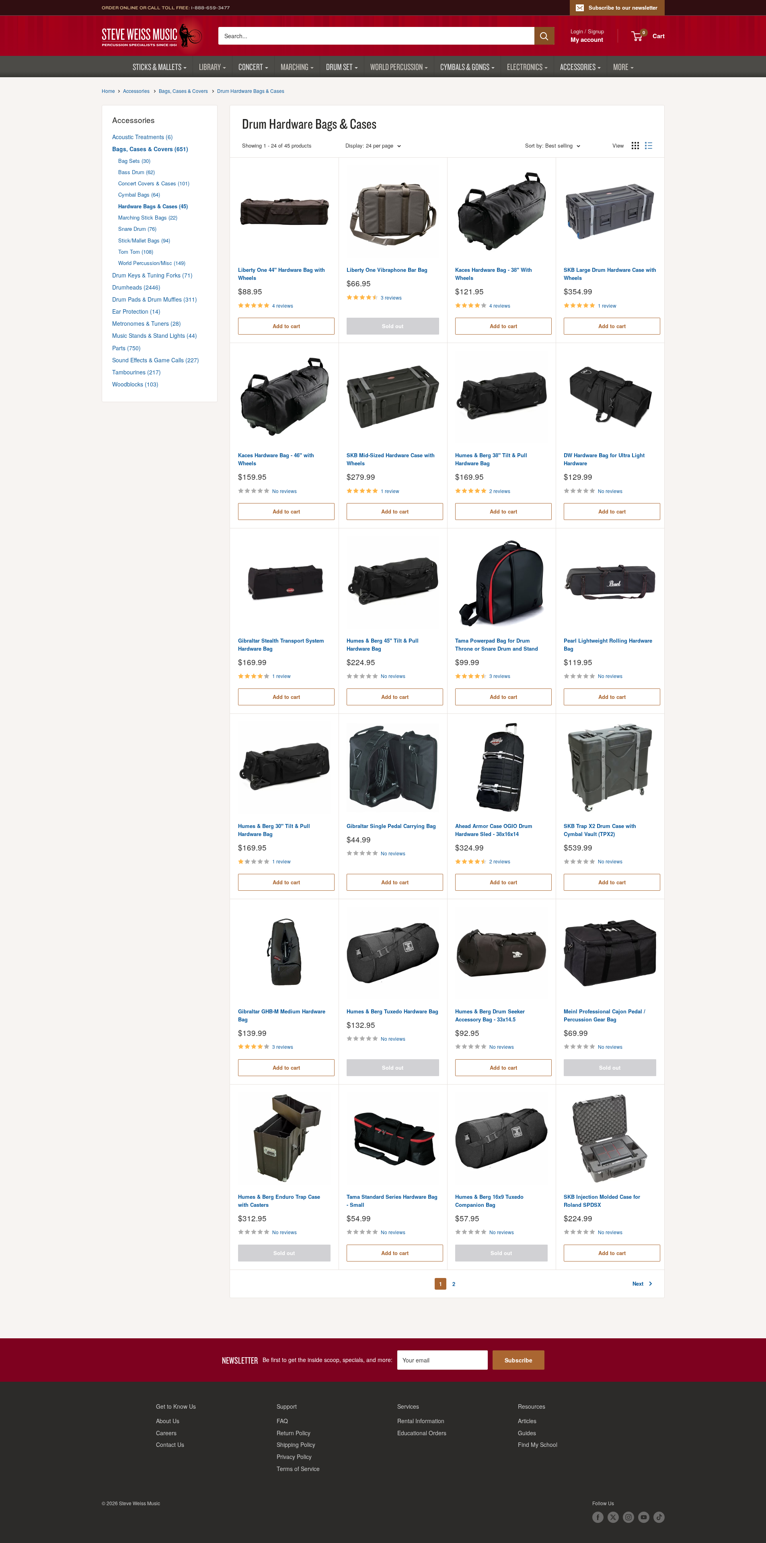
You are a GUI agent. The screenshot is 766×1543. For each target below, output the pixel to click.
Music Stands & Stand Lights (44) (154, 335)
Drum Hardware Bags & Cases (250, 90)
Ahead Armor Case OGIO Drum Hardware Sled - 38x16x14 (493, 830)
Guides (527, 1433)
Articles (527, 1421)
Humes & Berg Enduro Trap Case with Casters (279, 1200)
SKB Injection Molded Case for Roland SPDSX (602, 1200)
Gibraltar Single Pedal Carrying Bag (391, 826)
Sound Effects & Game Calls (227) (155, 360)
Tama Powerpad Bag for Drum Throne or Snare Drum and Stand (496, 644)
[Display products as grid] (635, 145)
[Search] (544, 36)
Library (210, 66)
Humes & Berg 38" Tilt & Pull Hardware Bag (491, 459)
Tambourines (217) (136, 372)
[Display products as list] (648, 145)
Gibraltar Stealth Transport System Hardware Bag (281, 644)
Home (108, 90)
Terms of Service (298, 1469)
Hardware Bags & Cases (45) (153, 206)
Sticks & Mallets (157, 66)
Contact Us (170, 1444)
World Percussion (396, 66)
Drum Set (339, 66)
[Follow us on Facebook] (598, 1517)
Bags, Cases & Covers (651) (150, 149)
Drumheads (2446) (136, 287)
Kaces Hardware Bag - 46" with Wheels (276, 459)
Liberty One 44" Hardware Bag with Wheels (281, 273)
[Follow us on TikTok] (659, 1517)
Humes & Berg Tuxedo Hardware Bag (392, 1011)
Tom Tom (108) (135, 251)
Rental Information (420, 1421)
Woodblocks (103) (135, 384)
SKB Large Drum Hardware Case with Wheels (610, 273)
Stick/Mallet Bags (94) (144, 240)
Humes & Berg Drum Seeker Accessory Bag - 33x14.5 (490, 1015)
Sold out (392, 326)
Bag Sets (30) (134, 160)
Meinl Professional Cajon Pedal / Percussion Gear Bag (604, 1015)
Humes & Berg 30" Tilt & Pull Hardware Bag (274, 830)
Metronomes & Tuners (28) (146, 323)
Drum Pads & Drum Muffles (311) (154, 299)
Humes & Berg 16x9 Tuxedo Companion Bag (489, 1200)
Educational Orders (421, 1433)
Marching (294, 66)
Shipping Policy (296, 1444)
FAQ (282, 1421)
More (620, 66)
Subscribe (518, 1360)
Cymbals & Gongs (464, 66)
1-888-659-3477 (210, 7)
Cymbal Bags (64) (139, 194)
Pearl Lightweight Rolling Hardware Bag (608, 644)
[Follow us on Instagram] (628, 1517)
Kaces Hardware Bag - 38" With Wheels (493, 273)
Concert (250, 66)
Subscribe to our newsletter (623, 7)
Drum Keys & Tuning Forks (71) (152, 275)
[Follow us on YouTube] (643, 1517)
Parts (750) (126, 348)
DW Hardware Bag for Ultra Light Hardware (604, 459)
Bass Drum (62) (136, 172)
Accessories (578, 66)
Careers (166, 1433)
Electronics (524, 66)
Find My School (537, 1444)
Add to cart (286, 326)
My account (587, 39)
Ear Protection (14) (136, 311)
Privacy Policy (294, 1457)
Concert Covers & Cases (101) (153, 183)
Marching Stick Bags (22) (147, 217)
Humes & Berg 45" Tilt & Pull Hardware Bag (383, 644)
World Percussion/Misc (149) (151, 263)
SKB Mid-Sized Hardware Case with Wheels (391, 459)
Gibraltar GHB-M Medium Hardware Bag (281, 1015)
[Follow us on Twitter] (613, 1517)
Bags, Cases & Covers (183, 90)
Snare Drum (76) (137, 228)
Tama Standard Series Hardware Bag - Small (392, 1200)
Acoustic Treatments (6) (142, 137)
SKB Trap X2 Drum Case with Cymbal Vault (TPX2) (600, 830)
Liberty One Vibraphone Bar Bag (387, 269)
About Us (167, 1421)
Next (638, 1283)
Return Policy (293, 1433)
